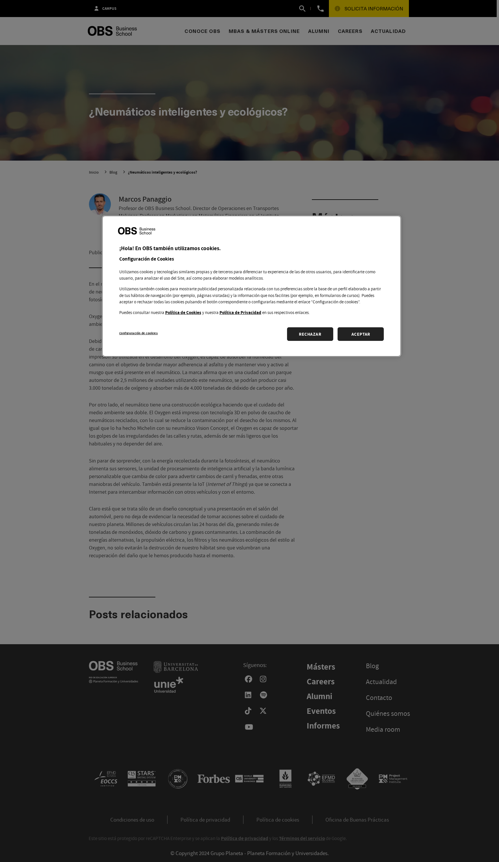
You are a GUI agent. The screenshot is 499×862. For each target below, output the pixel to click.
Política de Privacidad (240, 312)
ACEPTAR (360, 334)
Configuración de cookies (138, 332)
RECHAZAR (310, 334)
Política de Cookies (183, 312)
